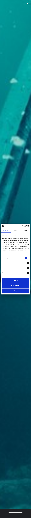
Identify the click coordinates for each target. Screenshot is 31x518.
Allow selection (15, 285)
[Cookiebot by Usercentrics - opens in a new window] (22, 226)
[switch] (27, 263)
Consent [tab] (5, 230)
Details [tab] (15, 230)
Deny (15, 290)
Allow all (15, 280)
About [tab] (25, 230)
